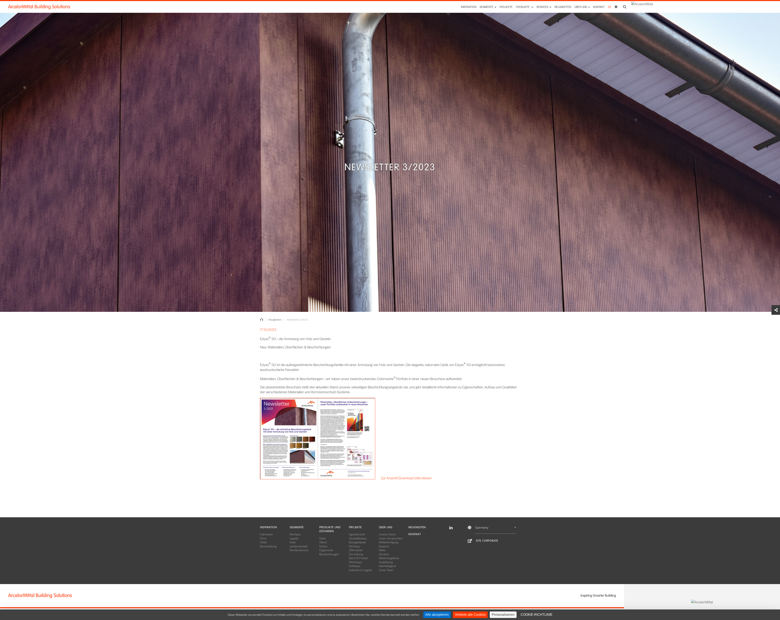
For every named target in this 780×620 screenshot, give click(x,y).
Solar (293, 542)
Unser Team (386, 570)
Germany (482, 527)
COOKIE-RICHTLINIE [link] (536, 614)
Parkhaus (295, 534)
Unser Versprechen (391, 538)
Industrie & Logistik (360, 570)
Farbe (263, 542)
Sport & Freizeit (358, 558)
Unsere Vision (387, 534)
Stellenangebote (389, 558)
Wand (323, 542)
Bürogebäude (357, 542)
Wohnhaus (355, 562)
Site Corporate (487, 540)
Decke (323, 546)
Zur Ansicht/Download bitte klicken (406, 477)
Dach (322, 538)
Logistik (294, 538)
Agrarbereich (357, 534)
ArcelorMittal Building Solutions (39, 7)
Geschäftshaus (358, 538)
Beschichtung (268, 546)
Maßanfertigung (388, 542)
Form (263, 538)
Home (261, 319)
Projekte (506, 7)
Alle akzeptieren (437, 614)
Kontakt (599, 7)
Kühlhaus (354, 566)
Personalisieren (503, 614)
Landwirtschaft (299, 546)
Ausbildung (386, 562)
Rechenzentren (299, 550)
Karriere (384, 554)
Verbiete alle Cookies (470, 614)
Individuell (266, 534)
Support (384, 546)
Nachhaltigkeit (387, 566)
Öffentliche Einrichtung (356, 552)
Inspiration (468, 7)
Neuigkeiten (563, 7)
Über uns (385, 527)
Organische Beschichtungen (329, 552)
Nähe (382, 550)
